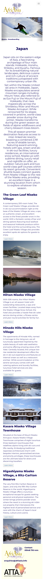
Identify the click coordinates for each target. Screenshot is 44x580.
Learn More (8, 239)
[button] (5, 29)
